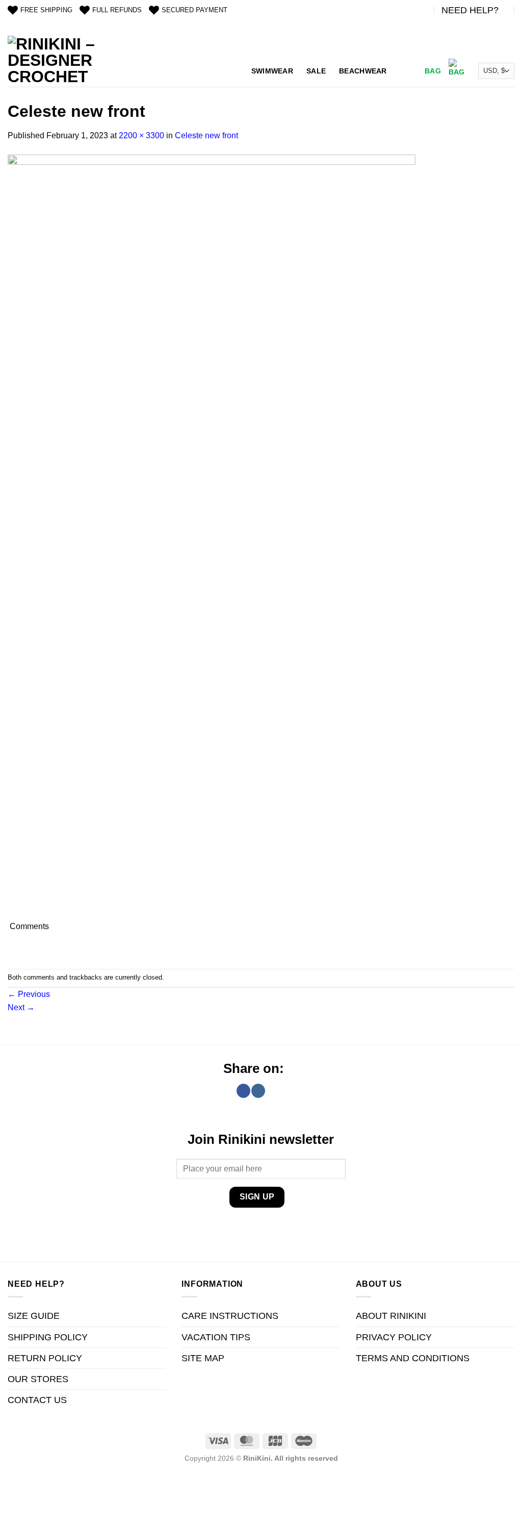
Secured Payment (194, 10)
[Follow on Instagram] (258, 1091)
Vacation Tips (215, 1337)
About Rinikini (391, 1316)
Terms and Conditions (412, 1358)
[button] (443, 71)
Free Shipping (46, 10)
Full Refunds (117, 10)
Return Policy (45, 1358)
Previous (29, 994)
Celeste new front (206, 135)
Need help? (470, 10)
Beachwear (363, 71)
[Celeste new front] (211, 536)
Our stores (38, 1379)
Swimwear (272, 71)
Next (21, 1007)
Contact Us (37, 1400)
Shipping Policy (48, 1337)
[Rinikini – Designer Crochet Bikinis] (53, 61)
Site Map (202, 1358)
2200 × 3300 (141, 135)
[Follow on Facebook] (243, 1091)
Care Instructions (229, 1316)
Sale (316, 71)
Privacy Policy (394, 1337)
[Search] (404, 71)
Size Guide (34, 1316)
